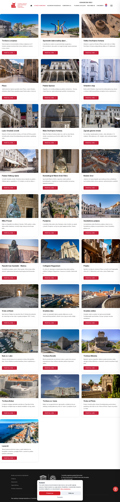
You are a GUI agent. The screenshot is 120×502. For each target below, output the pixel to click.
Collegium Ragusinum (51, 266)
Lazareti (5, 446)
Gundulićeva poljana (92, 221)
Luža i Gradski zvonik (10, 131)
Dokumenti (100, 5)
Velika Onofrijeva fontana (94, 41)
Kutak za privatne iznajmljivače (19, 475)
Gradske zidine (90, 311)
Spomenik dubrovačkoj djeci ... (55, 41)
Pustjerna (47, 221)
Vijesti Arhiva (14, 485)
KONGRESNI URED (86, 2)
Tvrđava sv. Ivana (50, 401)
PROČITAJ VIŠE (8, 52)
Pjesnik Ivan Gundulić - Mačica (14, 266)
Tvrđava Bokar (8, 401)
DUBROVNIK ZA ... (67, 5)
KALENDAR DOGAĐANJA (54, 5)
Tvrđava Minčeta (90, 356)
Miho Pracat (7, 221)
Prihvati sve (49, 493)
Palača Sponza (49, 86)
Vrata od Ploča (89, 401)
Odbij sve (71, 493)
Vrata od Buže (7, 311)
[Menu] (111, 5)
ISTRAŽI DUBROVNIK (40, 5)
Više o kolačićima (65, 489)
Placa (4, 86)
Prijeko (86, 266)
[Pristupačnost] (115, 489)
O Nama (13, 478)
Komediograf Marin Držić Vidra (55, 176)
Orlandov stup (89, 86)
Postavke (60, 497)
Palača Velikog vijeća (10, 176)
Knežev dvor (89, 176)
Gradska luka (48, 311)
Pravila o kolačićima (16, 488)
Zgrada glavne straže (92, 131)
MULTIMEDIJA (91, 5)
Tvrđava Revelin (49, 356)
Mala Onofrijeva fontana (52, 131)
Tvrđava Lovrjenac (9, 41)
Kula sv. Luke (7, 356)
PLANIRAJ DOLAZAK (80, 5)
